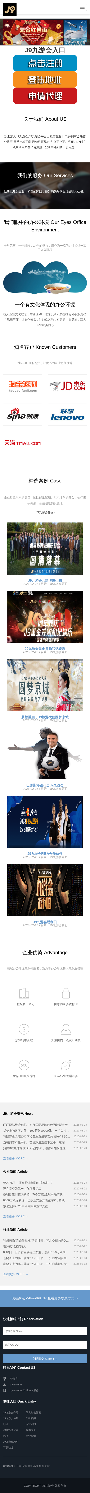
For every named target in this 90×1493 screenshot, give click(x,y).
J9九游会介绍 (10, 1412)
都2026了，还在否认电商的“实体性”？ (28, 1182)
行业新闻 (31, 1424)
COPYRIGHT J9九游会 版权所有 (45, 1485)
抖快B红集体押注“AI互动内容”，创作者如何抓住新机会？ (36, 1148)
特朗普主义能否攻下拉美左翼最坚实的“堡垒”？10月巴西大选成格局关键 (36, 1136)
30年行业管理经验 (66, 1076)
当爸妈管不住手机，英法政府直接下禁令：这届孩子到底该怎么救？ (36, 1142)
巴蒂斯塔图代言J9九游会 (45, 785)
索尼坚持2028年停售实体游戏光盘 (25, 1206)
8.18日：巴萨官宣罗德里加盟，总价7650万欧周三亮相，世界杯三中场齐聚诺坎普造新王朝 (36, 1252)
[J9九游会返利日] (45, 890)
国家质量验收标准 (66, 1004)
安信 (47, 1466)
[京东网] (67, 385)
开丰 (18, 1466)
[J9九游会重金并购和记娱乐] (45, 617)
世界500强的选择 (24, 1076)
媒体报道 (31, 1430)
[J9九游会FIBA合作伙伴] (45, 822)
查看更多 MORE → (15, 1158)
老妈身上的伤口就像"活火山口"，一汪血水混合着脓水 (36, 1258)
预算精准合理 (24, 1040)
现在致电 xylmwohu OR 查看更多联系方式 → (45, 1298)
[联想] (67, 414)
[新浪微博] (22, 414)
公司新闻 (31, 1418)
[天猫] (22, 443)
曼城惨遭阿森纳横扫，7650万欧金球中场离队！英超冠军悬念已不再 (36, 1194)
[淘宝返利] (22, 385)
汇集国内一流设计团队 (66, 1040)
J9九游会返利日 (45, 922)
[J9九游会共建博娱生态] (45, 548)
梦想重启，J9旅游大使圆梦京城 (45, 717)
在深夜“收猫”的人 (14, 1246)
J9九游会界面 (45, 512)
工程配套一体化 (24, 1004)
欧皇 (30, 1466)
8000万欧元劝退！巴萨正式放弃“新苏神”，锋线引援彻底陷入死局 (36, 1200)
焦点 (41, 1466)
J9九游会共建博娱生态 (45, 580)
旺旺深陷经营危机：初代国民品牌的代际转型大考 (35, 1124)
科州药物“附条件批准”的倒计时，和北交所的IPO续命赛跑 (36, 1240)
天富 (24, 1466)
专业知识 (31, 1435)
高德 (35, 1466)
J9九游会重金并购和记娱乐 (45, 648)
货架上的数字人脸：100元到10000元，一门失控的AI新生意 (36, 1130)
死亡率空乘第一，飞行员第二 (22, 1188)
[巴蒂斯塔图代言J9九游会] (45, 753)
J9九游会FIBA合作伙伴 (45, 853)
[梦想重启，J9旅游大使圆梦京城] (45, 685)
